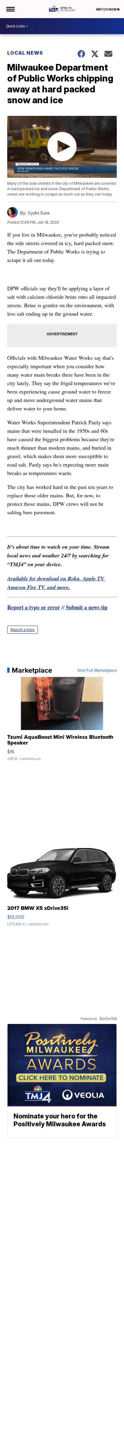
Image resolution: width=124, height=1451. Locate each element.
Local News (25, 53)
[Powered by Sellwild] (108, 1018)
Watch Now (106, 9)
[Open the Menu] (10, 9)
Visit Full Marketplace (97, 670)
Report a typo (23, 629)
